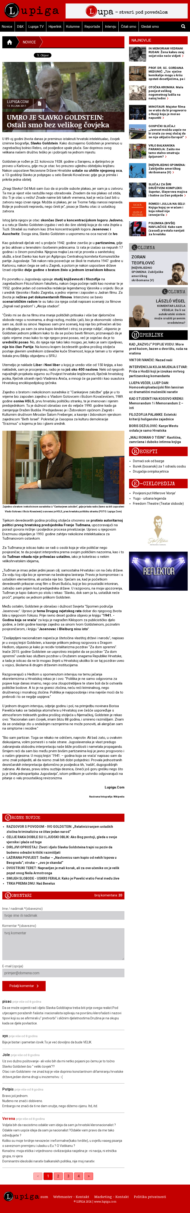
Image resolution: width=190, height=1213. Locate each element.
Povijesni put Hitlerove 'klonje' (154, 493)
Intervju (110, 26)
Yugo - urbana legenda (149, 498)
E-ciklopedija (153, 484)
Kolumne (73, 26)
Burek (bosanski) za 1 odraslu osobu (159, 466)
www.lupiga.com (105, 1201)
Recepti (144, 451)
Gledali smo (150, 26)
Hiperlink (55, 26)
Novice (29, 42)
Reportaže (92, 26)
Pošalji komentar (23, 986)
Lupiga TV (36, 26)
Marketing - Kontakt (111, 1196)
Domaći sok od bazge (148, 461)
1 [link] (48, 1176)
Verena (8, 1118)
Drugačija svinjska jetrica (151, 471)
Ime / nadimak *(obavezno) (22, 909)
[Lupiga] (31, 9)
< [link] (38, 1176)
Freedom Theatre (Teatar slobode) (158, 503)
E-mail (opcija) (12, 966)
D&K (20, 26)
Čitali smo (128, 26)
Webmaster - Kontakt (71, 1196)
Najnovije (141, 40)
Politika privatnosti (150, 1196)
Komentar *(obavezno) (19, 926)
